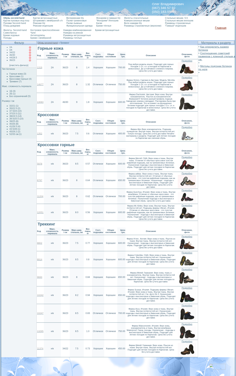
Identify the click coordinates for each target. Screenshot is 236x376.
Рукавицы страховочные (178, 23)
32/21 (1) (13, 106)
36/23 (12, 60)
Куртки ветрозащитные (45, 18)
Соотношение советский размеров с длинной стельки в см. (216, 56)
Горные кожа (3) (17, 74)
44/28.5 (13, 57)
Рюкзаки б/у (39, 23)
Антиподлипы (37, 35)
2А (10, 47)
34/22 (12, 52)
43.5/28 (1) (14, 129)
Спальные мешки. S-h (176, 18)
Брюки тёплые (103, 25)
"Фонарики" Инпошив (107, 20)
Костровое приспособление (45, 30)
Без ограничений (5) (20, 96)
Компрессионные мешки (137, 20)
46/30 (12, 55)
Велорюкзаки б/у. (75, 18)
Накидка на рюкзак (73, 32)
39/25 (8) (13, 121)
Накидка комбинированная (77, 30)
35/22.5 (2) (14, 108)
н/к (10, 50)
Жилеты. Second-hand (15, 30)
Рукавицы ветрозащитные (77, 35)
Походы (7, 38)
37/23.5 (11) (15, 113)
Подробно (187, 61)
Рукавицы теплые (72, 38)
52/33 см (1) (15, 134)
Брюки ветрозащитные (107, 30)
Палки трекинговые (76, 20)
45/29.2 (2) (14, 131)
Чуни (33, 32)
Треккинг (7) (15, 81)
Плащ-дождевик (11, 25)
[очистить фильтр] (18, 65)
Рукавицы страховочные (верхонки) (142, 25)
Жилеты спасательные (136, 18)
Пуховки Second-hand (14, 23)
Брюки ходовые (11, 35)
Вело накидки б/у (133, 23)
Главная (220, 27)
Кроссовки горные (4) (20, 79)
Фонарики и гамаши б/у (108, 18)
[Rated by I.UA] (217, 368)
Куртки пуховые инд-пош (16, 20)
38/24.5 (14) (15, 116)
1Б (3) (12, 91)
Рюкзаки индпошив (43, 25)
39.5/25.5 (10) (16, 118)
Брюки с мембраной (40, 38)
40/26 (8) (13, 124)
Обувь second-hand (48, 43)
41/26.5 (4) (14, 126)
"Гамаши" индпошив (175, 25)
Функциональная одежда (79, 25)
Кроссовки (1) (16, 76)
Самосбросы (10, 32)
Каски (99, 23)
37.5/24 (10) (15, 111)
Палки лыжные (74, 23)
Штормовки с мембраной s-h (48, 20)
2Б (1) (12, 93)
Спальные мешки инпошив (179, 20)
